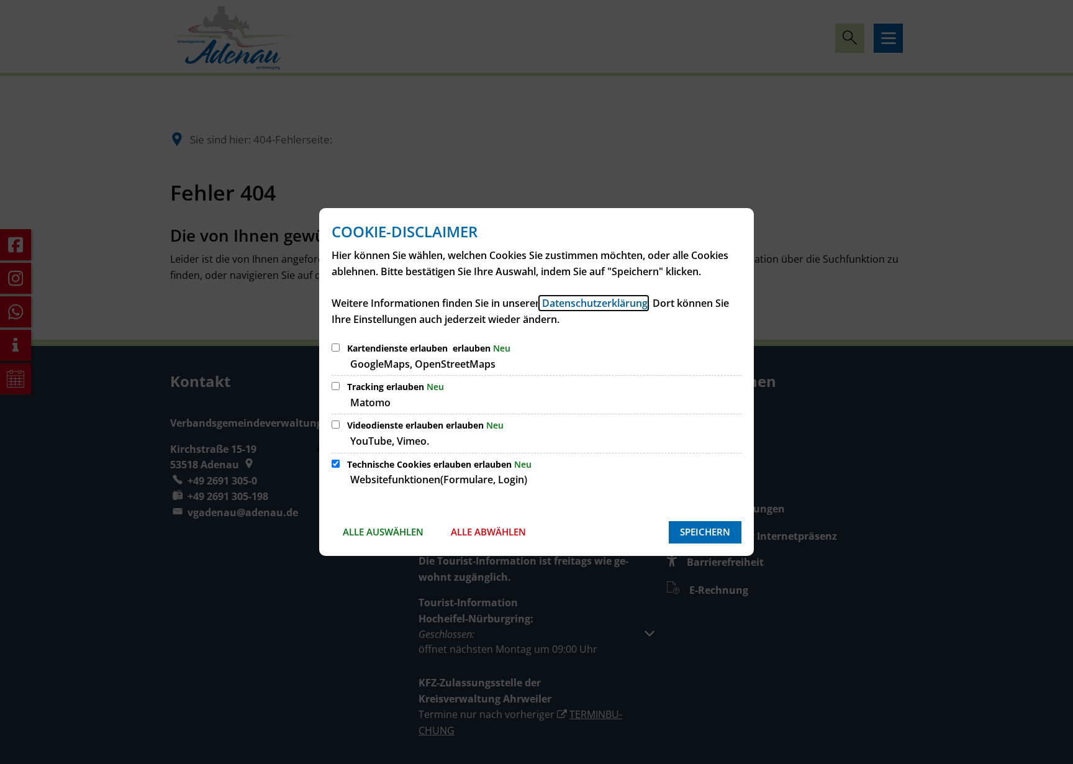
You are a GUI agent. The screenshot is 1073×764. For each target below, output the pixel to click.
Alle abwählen (488, 531)
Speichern (705, 531)
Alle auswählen (383, 531)
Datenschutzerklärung (594, 303)
